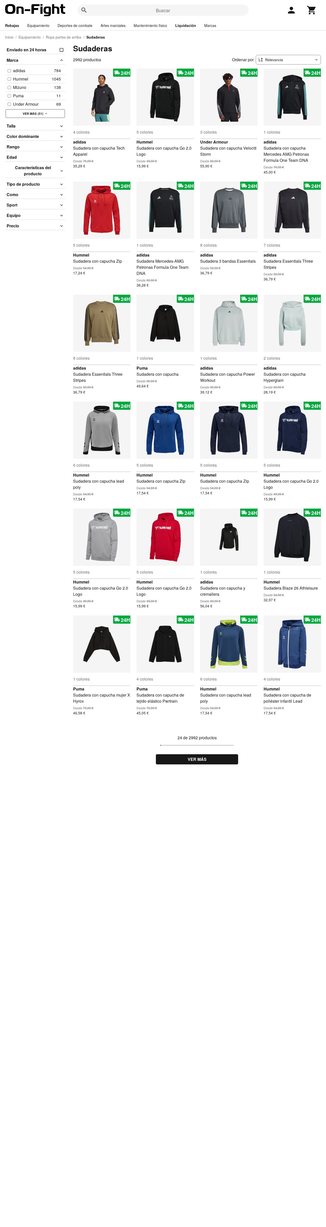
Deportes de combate (75, 25)
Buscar (163, 10)
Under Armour (214, 142)
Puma (142, 368)
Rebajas (12, 25)
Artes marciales (113, 25)
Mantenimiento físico (150, 25)
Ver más (197, 759)
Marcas (210, 25)
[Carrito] (312, 10)
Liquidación (185, 25)
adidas (79, 142)
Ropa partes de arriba (63, 37)
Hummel (145, 142)
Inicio (9, 37)
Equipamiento (38, 25)
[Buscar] (84, 10)
